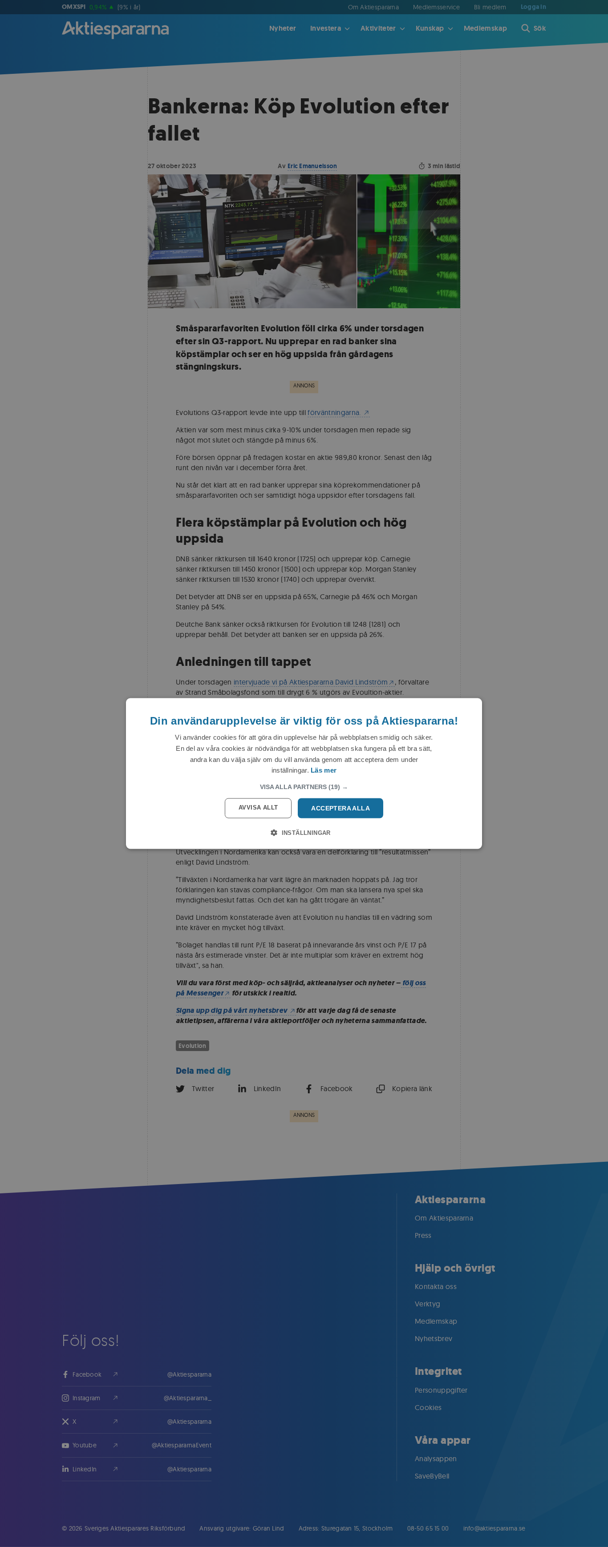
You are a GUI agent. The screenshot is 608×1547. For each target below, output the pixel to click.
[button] (304, 787)
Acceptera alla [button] (340, 808)
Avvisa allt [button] (258, 807)
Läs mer (323, 770)
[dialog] (304, 773)
